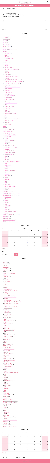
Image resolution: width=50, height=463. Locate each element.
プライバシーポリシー (10, 457)
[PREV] (3, 228)
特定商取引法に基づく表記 (20, 457)
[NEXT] (47, 228)
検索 (46, 21)
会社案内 (3, 457)
